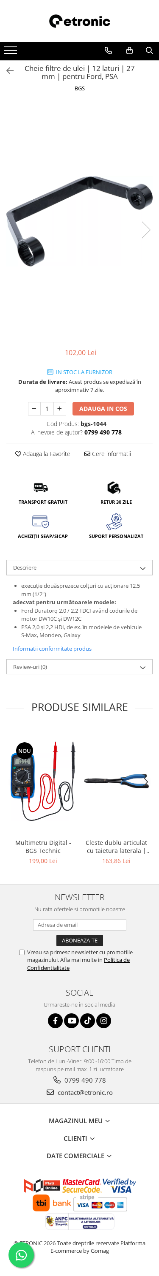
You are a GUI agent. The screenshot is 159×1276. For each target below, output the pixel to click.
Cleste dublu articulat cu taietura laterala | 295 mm (116, 847)
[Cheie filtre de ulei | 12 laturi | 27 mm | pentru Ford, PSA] (79, 221)
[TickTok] (87, 1020)
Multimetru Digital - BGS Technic (43, 847)
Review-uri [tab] (30, 667)
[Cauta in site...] (149, 50)
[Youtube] (71, 1020)
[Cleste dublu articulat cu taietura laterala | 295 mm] (116, 781)
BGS (80, 88)
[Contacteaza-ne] (108, 50)
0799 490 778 (84, 1080)
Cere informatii (110, 454)
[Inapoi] (6, 70)
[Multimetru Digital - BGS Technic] (43, 781)
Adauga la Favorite (45, 454)
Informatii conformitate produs (52, 648)
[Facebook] (55, 1020)
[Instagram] (103, 1020)
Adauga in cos (103, 409)
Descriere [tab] (24, 567)
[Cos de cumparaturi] (129, 50)
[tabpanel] (79, 221)
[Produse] (11, 52)
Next (146, 230)
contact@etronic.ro (84, 1092)
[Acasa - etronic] (79, 21)
